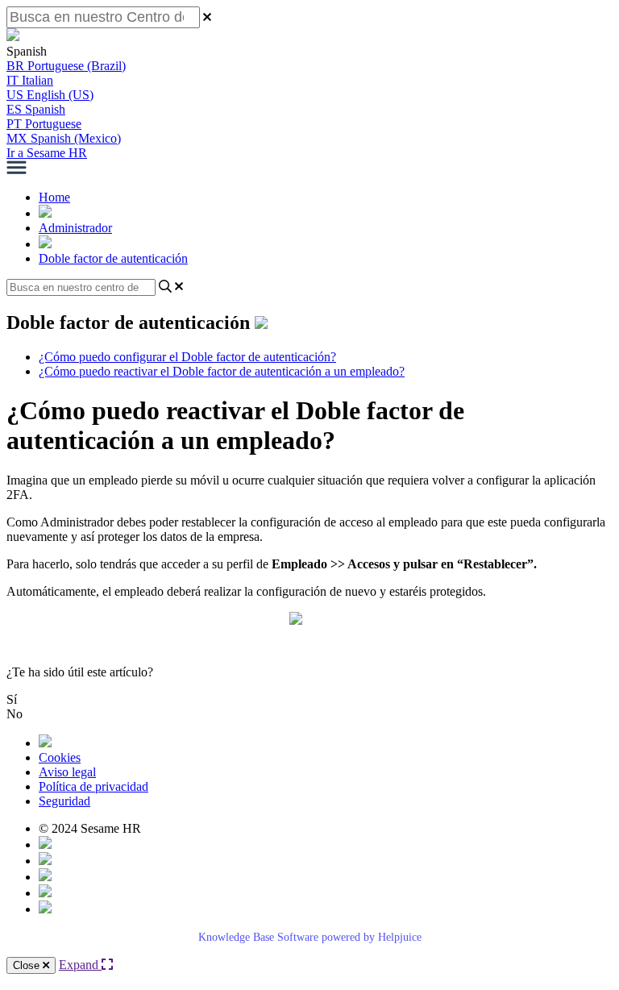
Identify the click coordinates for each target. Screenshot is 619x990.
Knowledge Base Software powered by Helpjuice (310, 937)
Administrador (75, 228)
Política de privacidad (93, 786)
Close (28, 965)
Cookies (60, 757)
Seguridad (64, 801)
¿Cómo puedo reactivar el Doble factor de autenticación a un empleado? (222, 371)
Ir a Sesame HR (46, 153)
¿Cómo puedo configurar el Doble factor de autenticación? (187, 357)
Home (54, 197)
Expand (80, 964)
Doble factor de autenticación (113, 258)
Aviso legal (67, 772)
